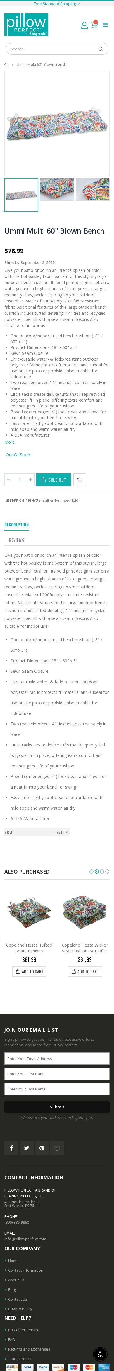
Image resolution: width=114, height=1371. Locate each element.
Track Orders (19, 1358)
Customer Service (23, 1329)
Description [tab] (16, 524)
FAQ (11, 1339)
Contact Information (25, 1270)
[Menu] (105, 25)
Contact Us (17, 1299)
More (9, 442)
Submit (57, 1106)
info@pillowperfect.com (25, 1239)
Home (6, 64)
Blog (12, 1289)
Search (101, 48)
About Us (16, 1279)
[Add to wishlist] (79, 479)
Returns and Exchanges (29, 1349)
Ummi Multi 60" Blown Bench (54, 231)
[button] (91, 871)
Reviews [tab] (16, 540)
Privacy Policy (20, 1308)
